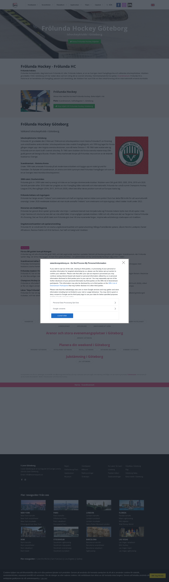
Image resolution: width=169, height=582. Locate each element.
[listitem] (84, 302)
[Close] (124, 263)
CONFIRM (62, 316)
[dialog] (84, 291)
